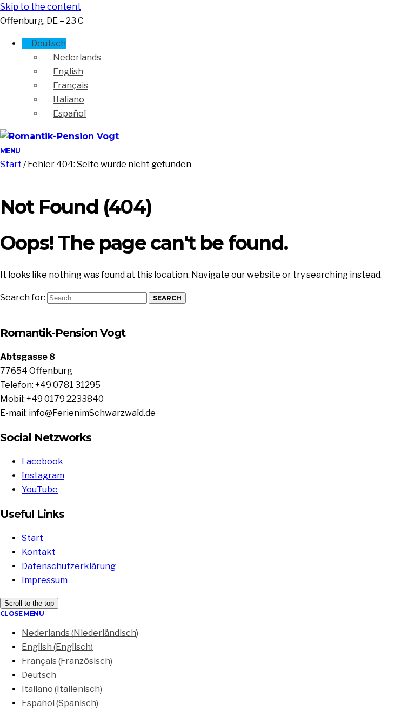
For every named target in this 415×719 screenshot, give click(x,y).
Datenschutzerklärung (69, 566)
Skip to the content (40, 7)
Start (11, 164)
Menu (10, 151)
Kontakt (39, 552)
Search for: (22, 297)
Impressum (45, 580)
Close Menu (22, 614)
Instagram (43, 475)
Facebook (42, 461)
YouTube (40, 489)
